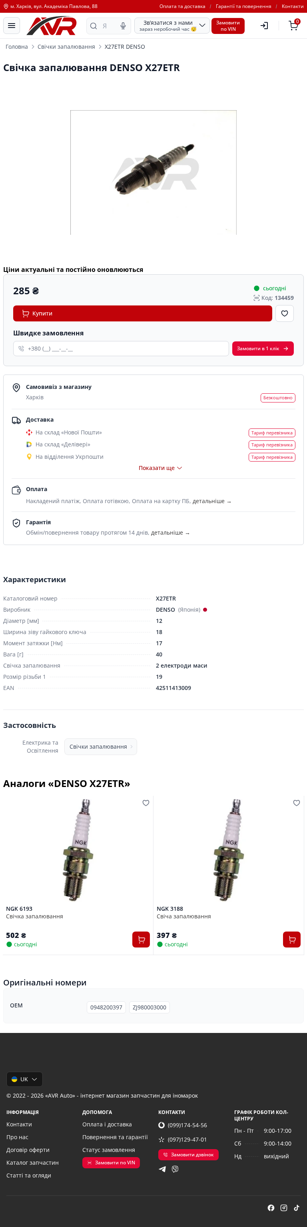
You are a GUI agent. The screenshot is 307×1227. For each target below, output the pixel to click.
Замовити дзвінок (192, 1154)
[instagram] (284, 1208)
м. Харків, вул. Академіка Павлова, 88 (54, 6)
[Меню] (11, 25)
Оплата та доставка (182, 6)
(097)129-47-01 (187, 1139)
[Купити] (141, 940)
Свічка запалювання (34, 916)
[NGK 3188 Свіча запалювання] (229, 850)
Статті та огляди (28, 1175)
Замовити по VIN (115, 1162)
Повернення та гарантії (115, 1137)
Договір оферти (28, 1150)
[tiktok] (297, 1208)
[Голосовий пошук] (123, 26)
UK (24, 1079)
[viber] (175, 1169)
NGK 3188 (170, 908)
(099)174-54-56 (187, 1125)
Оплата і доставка (107, 1124)
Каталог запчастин (32, 1162)
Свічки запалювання (66, 46)
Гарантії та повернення (243, 6)
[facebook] (271, 1208)
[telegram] (162, 1169)
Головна (17, 46)
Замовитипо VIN (228, 25)
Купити (42, 313)
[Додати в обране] (284, 313)
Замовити (258, 348)
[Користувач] (264, 26)
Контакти (293, 6)
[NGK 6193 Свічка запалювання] (78, 850)
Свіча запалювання (184, 916)
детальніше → (212, 501)
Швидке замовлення (48, 333)
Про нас (17, 1137)
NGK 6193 (19, 908)
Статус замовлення (108, 1150)
